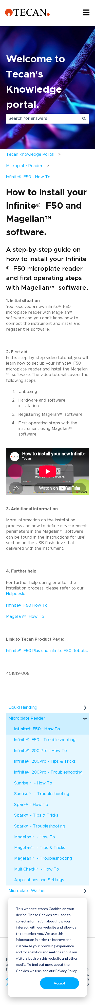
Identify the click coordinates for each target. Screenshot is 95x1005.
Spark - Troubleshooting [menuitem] (39, 825)
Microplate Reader (24, 166)
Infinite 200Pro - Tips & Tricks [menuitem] (45, 761)
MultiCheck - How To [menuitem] (36, 871)
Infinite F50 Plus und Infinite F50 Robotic (47, 651)
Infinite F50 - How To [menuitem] (37, 728)
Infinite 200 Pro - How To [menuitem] (40, 750)
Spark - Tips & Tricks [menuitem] (36, 815)
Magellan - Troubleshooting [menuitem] (43, 860)
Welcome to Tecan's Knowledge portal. (35, 82)
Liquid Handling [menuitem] (23, 707)
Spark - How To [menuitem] (31, 804)
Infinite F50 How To (27, 605)
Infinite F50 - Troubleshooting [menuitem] (44, 739)
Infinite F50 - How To (28, 176)
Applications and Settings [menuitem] (39, 880)
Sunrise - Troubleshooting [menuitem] (41, 795)
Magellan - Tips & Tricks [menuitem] (39, 849)
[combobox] (42, 118)
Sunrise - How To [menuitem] (33, 785)
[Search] (84, 118)
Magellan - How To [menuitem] (34, 838)
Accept (59, 983)
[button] (85, 708)
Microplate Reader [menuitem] (27, 718)
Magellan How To (25, 617)
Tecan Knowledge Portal (30, 154)
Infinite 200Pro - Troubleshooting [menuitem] (48, 772)
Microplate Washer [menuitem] (27, 891)
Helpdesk (15, 594)
